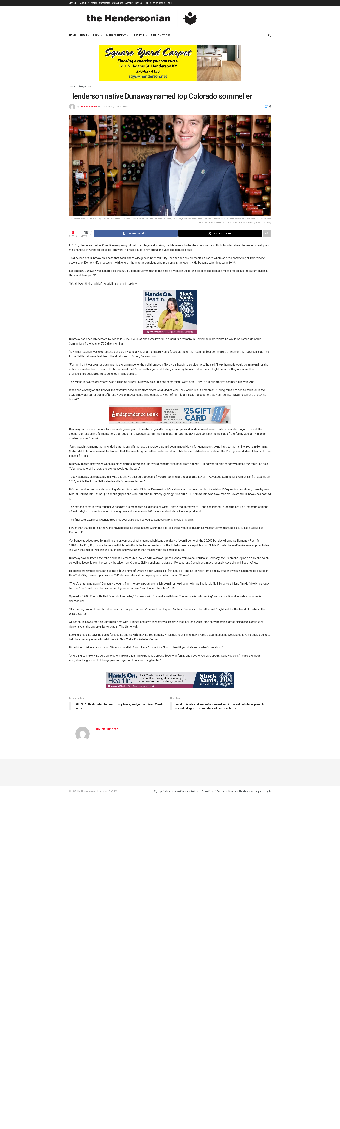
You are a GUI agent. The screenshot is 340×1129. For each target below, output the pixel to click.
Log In (170, 3)
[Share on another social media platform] (267, 233)
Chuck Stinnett (88, 106)
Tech (96, 35)
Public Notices (160, 35)
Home (72, 35)
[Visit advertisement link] (170, 65)
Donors (139, 3)
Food (90, 86)
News (83, 35)
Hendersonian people (155, 3)
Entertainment (115, 35)
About (83, 3)
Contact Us (104, 3)
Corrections (117, 3)
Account (129, 3)
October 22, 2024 (110, 106)
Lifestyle (138, 35)
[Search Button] (269, 35)
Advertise (92, 3)
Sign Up (72, 3)
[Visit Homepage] (142, 18)
